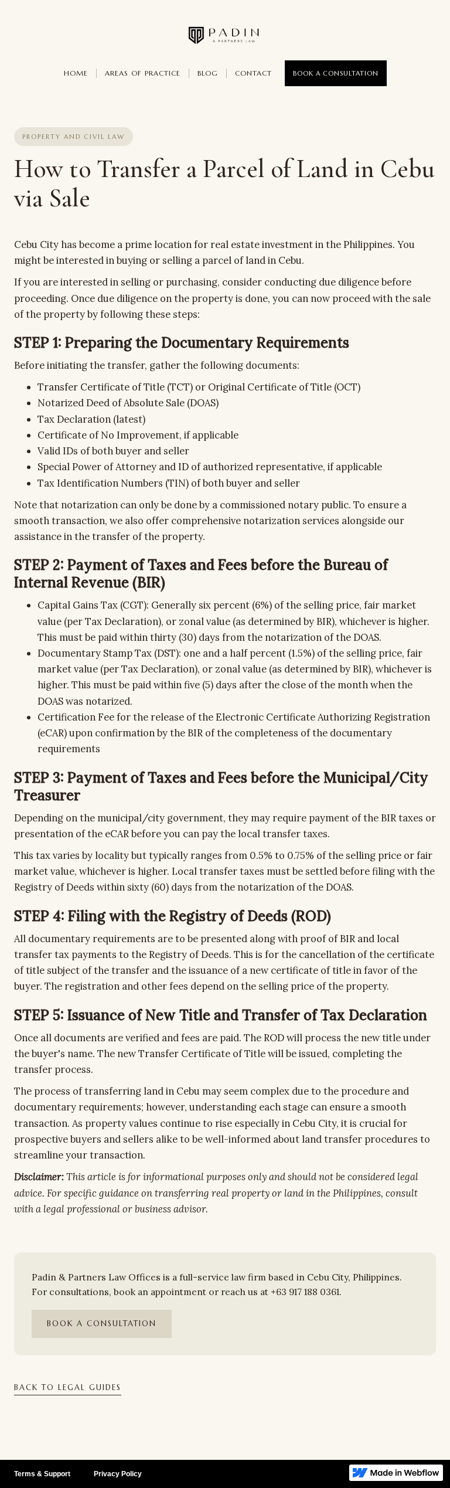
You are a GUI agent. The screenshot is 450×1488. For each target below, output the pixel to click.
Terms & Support (42, 1474)
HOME (76, 73)
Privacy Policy (118, 1474)
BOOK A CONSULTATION (336, 73)
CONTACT (253, 73)
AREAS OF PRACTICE (142, 73)
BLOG (207, 73)
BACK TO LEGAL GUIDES (67, 1387)
